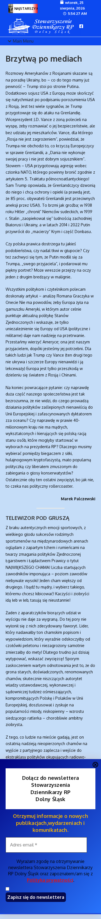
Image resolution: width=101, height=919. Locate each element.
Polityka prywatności (50, 880)
